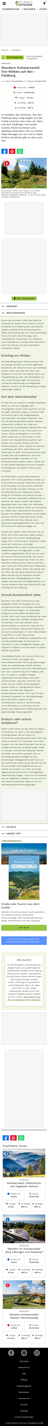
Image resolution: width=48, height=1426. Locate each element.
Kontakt (24, 1405)
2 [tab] (21, 161)
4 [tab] (27, 161)
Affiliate (24, 1380)
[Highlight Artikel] (44, 3)
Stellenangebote (24, 1386)
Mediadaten (24, 1392)
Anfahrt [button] (12, 306)
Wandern (16, 50)
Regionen (29, 9)
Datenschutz (24, 1367)
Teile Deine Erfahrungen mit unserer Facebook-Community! (23, 940)
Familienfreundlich (12, 841)
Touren (4, 50)
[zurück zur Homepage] (23, 3)
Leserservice (24, 1398)
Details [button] (11, 827)
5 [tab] (30, 161)
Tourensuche (10, 9)
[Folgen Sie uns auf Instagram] (37, 1353)
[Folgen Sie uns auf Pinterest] (24, 1353)
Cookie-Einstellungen (24, 1417)
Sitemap (24, 1411)
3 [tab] (24, 161)
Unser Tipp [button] (13, 833)
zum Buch (24, 928)
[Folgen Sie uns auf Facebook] (11, 1353)
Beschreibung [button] (15, 313)
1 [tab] (19, 161)
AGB (24, 1374)
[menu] (4, 3)
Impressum (24, 1361)
